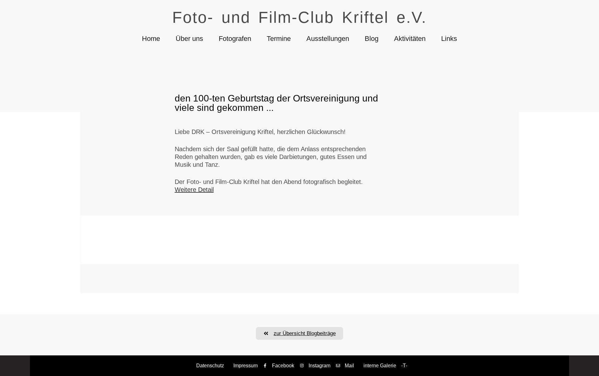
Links (449, 38)
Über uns (189, 38)
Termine (279, 38)
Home (151, 38)
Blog (371, 38)
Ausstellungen (327, 38)
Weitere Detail (194, 189)
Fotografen (235, 38)
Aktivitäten (410, 38)
